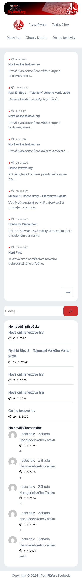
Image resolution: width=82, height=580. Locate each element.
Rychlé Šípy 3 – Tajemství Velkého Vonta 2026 (39, 92)
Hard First (15, 252)
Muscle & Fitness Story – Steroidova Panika (37, 196)
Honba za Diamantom (22, 224)
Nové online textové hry (24, 64)
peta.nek (27, 434)
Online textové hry (20, 168)
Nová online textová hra (24, 144)
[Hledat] (70, 311)
